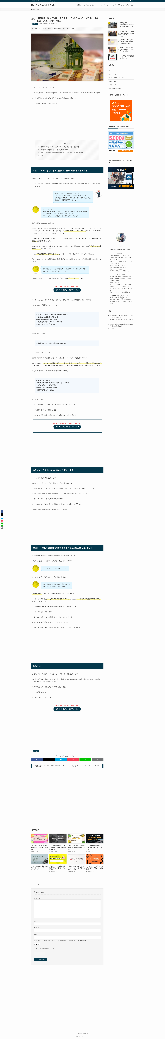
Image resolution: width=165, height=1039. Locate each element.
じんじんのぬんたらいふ (43, 5)
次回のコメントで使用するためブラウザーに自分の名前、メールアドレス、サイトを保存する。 (61, 941)
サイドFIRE (113, 74)
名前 (36, 921)
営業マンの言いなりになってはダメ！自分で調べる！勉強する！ (60, 147)
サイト (35, 934)
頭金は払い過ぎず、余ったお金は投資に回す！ (56, 150)
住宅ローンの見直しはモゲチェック (67, 426)
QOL (111, 70)
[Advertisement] (67, 122)
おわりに (43, 155)
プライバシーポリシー (82, 1033)
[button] (37, 759)
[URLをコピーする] (97, 759)
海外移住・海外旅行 (115, 88)
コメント (37, 898)
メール (36, 927)
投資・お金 (35, 23)
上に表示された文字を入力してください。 (45, 948)
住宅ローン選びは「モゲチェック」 (67, 290)
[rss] (131, 1)
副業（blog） (113, 81)
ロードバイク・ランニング (117, 77)
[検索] (133, 1)
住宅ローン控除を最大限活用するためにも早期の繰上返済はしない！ (63, 152)
